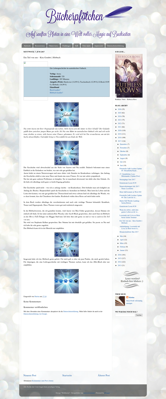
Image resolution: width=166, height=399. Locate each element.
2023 (120, 120)
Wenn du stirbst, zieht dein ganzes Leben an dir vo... (129, 211)
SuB (76, 45)
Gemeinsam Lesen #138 (128, 206)
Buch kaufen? (55, 90)
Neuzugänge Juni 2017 (127, 179)
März (122, 243)
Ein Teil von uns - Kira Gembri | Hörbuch (131, 222)
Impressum (99, 45)
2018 (120, 137)
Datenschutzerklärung (115, 45)
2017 (120, 141)
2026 (120, 109)
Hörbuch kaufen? (56, 92)
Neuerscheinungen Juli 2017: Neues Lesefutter (130, 187)
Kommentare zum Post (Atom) (42, 381)
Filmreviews (53, 45)
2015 (120, 258)
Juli (121, 162)
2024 (120, 116)
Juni (121, 165)
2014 (120, 262)
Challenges (66, 45)
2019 (120, 134)
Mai (121, 236)
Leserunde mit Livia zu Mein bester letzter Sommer (130, 216)
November (123, 148)
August (122, 158)
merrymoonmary (89, 393)
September (124, 155)
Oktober (123, 151)
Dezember (123, 144)
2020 (120, 130)
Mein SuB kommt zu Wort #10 (130, 192)
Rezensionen (40, 45)
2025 (120, 113)
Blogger (107, 393)
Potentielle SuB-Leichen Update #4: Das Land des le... (131, 196)
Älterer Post (104, 375)
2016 (120, 255)
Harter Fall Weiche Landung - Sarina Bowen (130, 202)
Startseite (27, 45)
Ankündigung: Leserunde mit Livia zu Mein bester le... (130, 227)
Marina (131, 297)
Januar (122, 250)
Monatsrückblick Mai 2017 (129, 232)
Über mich (86, 45)
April (122, 239)
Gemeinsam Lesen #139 (128, 183)
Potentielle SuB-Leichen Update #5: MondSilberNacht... (131, 169)
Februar (123, 247)
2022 (120, 123)
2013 (120, 265)
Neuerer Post (29, 375)
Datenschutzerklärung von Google (35, 314)
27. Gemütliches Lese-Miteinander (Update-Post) (130, 175)
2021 (120, 127)
